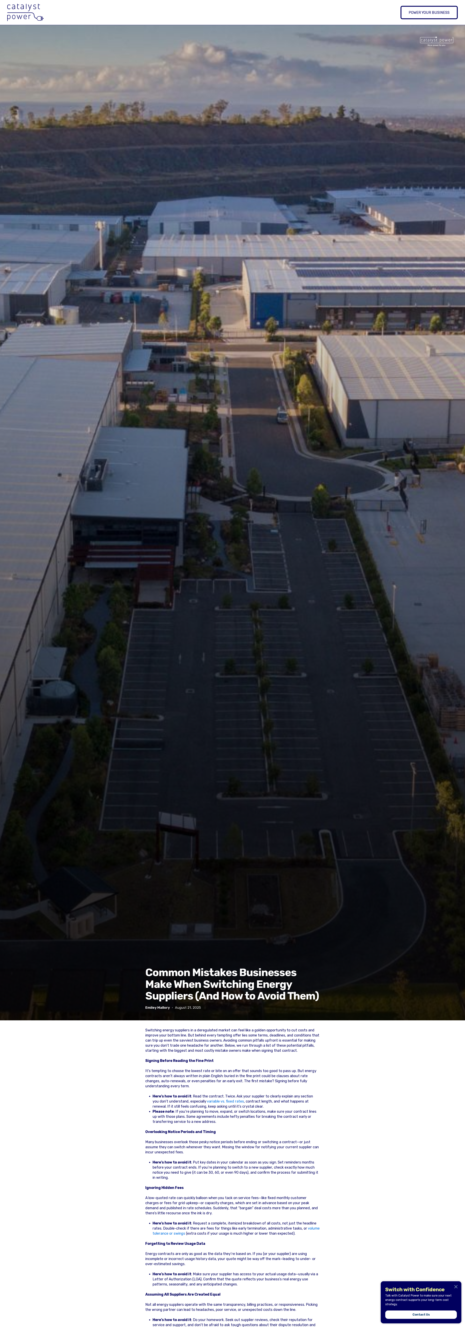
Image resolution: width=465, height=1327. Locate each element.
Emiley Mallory (157, 1007)
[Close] (456, 1286)
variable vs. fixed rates (225, 1101)
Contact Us (421, 1314)
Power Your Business (429, 12)
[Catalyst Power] (25, 12)
